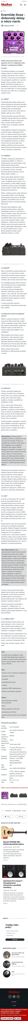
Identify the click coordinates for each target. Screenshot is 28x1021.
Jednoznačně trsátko (12, 931)
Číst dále (5, 903)
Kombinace (10, 935)
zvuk (24, 810)
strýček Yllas (14, 973)
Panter (13, 956)
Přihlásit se (24, 1)
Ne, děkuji (17, 1018)
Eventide (8, 810)
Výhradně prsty (11, 933)
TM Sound (14, 966)
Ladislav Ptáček (9, 25)
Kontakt (14, 1001)
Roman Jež (6, 890)
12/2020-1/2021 (22, 804)
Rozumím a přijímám (7, 1018)
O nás (14, 1005)
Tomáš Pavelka (7, 847)
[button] (7, 816)
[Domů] (6, 4)
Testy (4, 11)
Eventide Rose (17, 810)
